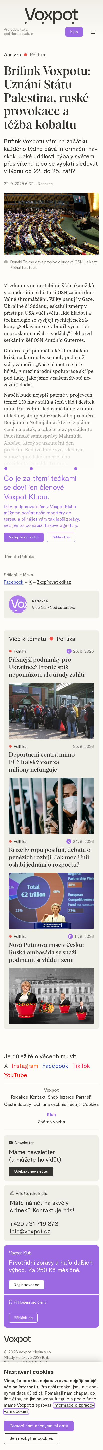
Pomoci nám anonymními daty (39, 1426)
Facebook (14, 582)
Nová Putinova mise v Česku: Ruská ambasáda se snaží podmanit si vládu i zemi (46, 952)
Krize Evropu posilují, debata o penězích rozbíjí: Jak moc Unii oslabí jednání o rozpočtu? (50, 857)
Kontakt (38, 1097)
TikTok (81, 1066)
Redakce (45, 184)
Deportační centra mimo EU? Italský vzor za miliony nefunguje (42, 762)
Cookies (91, 1104)
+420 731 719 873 (34, 1224)
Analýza (12, 55)
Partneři (84, 1097)
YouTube (15, 1075)
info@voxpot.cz (30, 1232)
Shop (53, 1097)
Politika (27, 557)
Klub (74, 32)
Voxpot (51, 1090)
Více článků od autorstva (53, 608)
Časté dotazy (17, 1104)
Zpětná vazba (51, 1122)
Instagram (25, 1066)
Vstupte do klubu (24, 537)
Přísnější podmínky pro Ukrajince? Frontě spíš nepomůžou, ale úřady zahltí (47, 667)
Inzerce (67, 1097)
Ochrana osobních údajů (57, 1104)
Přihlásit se (61, 537)
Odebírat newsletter (31, 1171)
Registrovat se (26, 1285)
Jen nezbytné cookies (31, 1438)
